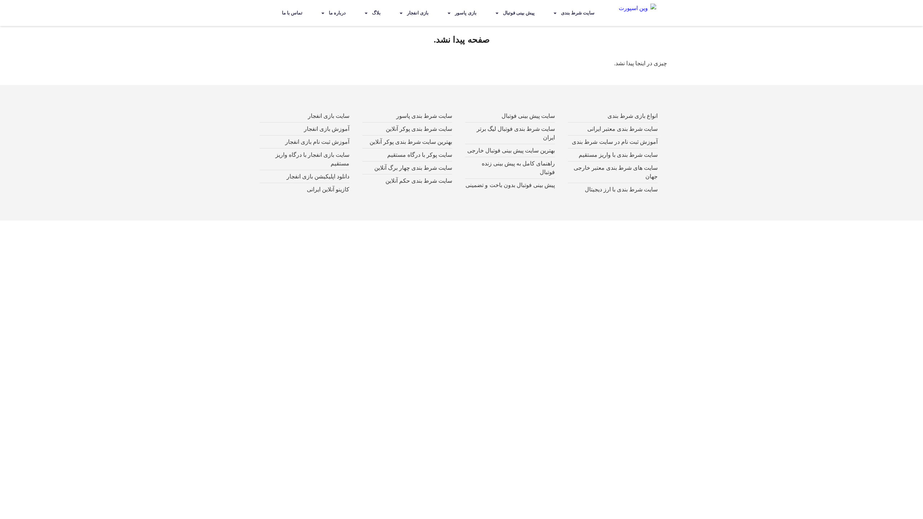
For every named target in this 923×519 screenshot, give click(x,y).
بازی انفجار (418, 12)
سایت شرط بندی (578, 12)
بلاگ (376, 12)
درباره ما (337, 12)
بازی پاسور (465, 12)
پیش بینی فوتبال (519, 12)
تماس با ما (292, 12)
